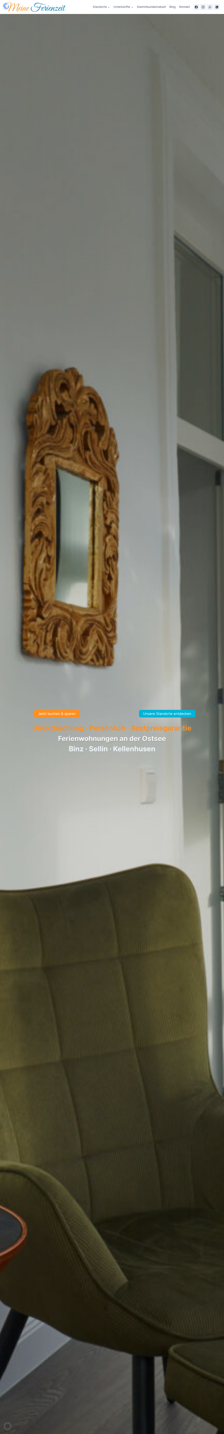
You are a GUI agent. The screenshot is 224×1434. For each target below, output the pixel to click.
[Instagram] (203, 7)
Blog (172, 7)
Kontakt (184, 7)
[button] (7, 1426)
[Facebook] (196, 7)
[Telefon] (217, 7)
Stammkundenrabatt (151, 7)
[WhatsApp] (210, 7)
